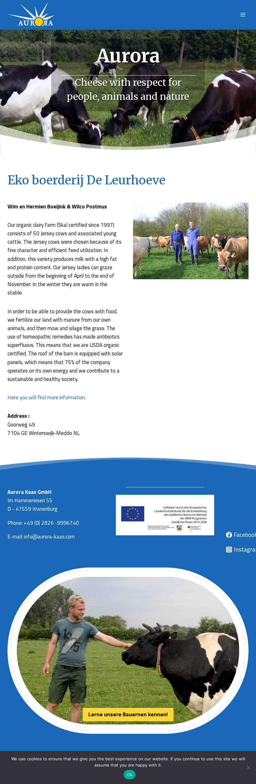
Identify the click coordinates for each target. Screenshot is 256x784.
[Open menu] (243, 15)
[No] (248, 767)
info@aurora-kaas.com (49, 537)
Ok (129, 774)
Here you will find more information (46, 397)
